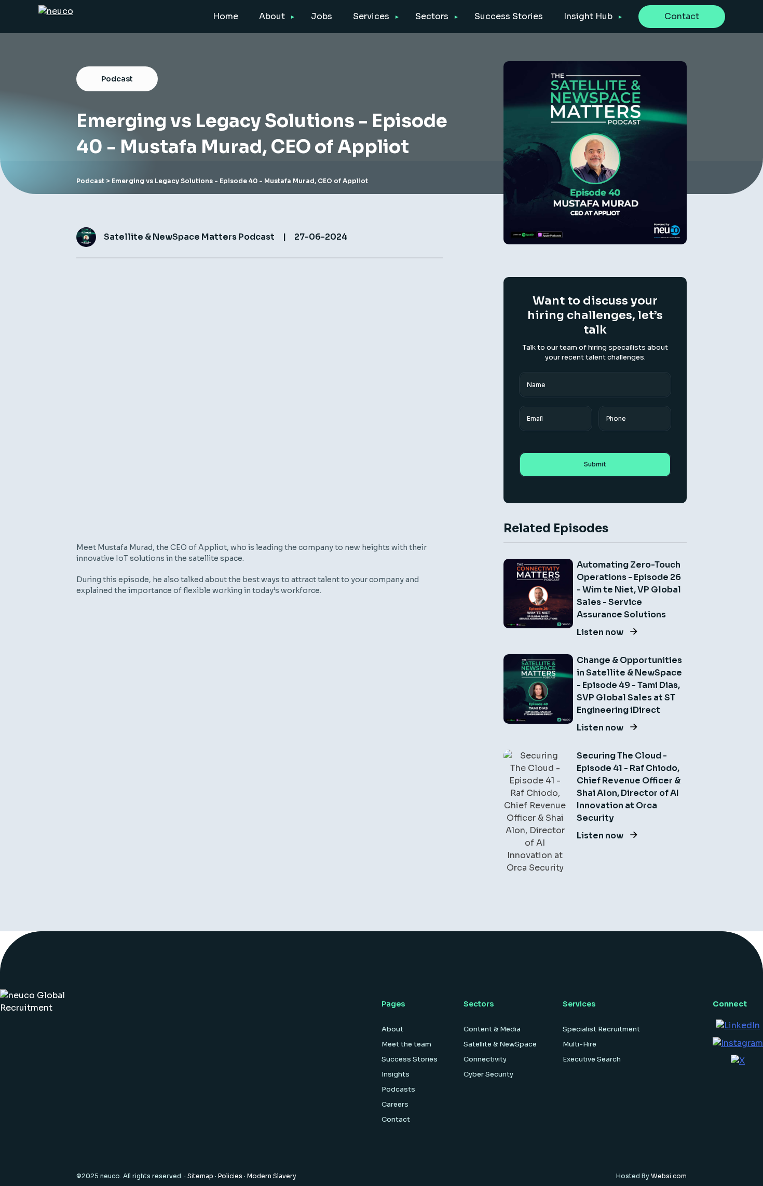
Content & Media (492, 1029)
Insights (396, 1074)
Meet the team (406, 1044)
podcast (117, 79)
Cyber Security (488, 1074)
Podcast (90, 181)
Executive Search (592, 1059)
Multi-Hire (579, 1044)
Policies (230, 1176)
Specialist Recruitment (601, 1029)
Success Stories (508, 16)
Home (225, 16)
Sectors (431, 16)
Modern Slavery (271, 1176)
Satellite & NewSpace (500, 1044)
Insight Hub (588, 16)
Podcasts (398, 1089)
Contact (681, 16)
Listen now (601, 632)
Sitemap (200, 1176)
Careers (395, 1104)
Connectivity (485, 1059)
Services (371, 16)
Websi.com (669, 1176)
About (272, 16)
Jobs (321, 16)
